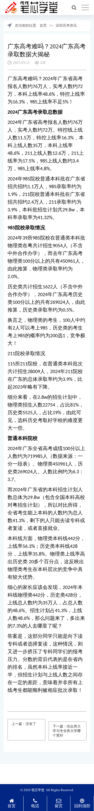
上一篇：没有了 (24, 724)
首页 (43, 25)
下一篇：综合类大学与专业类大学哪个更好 (67, 731)
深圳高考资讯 (66, 25)
